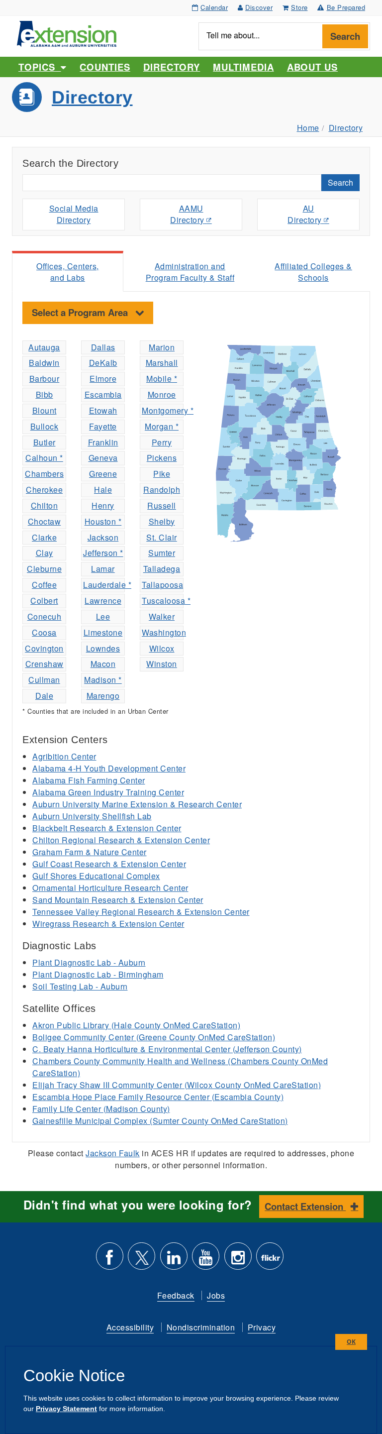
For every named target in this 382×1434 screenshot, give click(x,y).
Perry (162, 442)
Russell (161, 505)
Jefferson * (103, 552)
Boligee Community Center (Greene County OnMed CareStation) (153, 1037)
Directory (171, 67)
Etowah (103, 410)
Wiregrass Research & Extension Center (108, 923)
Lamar (103, 568)
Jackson (103, 537)
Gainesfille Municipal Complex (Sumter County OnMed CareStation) (160, 1120)
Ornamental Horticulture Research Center (110, 887)
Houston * (103, 521)
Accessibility (130, 1327)
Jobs (216, 1295)
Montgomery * (163, 410)
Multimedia (243, 67)
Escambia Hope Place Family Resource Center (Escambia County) (158, 1097)
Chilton (44, 505)
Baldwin (44, 362)
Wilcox (162, 648)
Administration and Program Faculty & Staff (190, 271)
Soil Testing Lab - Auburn (80, 986)
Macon (103, 663)
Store (299, 7)
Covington (44, 648)
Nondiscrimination (201, 1327)
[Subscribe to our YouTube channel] (205, 1260)
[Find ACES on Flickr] (270, 1260)
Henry (103, 505)
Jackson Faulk (113, 1153)
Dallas (103, 347)
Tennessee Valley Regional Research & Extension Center (141, 911)
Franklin (103, 442)
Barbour (44, 378)
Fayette (103, 426)
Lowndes (103, 648)
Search (345, 36)
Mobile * (161, 378)
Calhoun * (44, 457)
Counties (105, 67)
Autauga (44, 347)
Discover (259, 7)
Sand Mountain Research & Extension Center (117, 899)
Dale (44, 695)
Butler (44, 442)
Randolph (161, 489)
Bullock (44, 426)
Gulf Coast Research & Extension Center (109, 864)
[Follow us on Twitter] (141, 1260)
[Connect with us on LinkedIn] (174, 1260)
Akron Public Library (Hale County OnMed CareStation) (136, 1025)
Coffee (44, 584)
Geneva (103, 457)
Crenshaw (44, 663)
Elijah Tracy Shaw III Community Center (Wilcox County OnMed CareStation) (176, 1085)
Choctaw (44, 521)
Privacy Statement (66, 1409)
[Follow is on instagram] (238, 1260)
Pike (161, 473)
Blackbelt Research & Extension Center (107, 828)
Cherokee (44, 489)
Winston (161, 663)
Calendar (214, 7)
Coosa (44, 632)
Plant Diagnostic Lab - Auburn (89, 962)
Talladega (162, 568)
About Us (312, 67)
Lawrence (103, 600)
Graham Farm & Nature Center (89, 852)
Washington (163, 632)
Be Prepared (346, 7)
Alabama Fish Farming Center (88, 780)
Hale (103, 489)
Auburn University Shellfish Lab (92, 816)
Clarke (44, 537)
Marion (162, 347)
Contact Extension (305, 1206)
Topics (39, 67)
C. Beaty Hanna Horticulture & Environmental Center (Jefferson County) (167, 1049)
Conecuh (44, 616)
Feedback (175, 1295)
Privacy (262, 1327)
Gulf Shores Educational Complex (96, 876)
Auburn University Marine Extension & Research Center (137, 804)
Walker (162, 616)
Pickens (162, 457)
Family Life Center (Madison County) (101, 1108)
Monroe (162, 394)
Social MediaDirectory (73, 214)
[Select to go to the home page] (66, 32)
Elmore (103, 378)
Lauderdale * (104, 584)
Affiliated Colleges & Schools (313, 271)
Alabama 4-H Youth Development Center (109, 768)
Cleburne (44, 568)
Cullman (44, 679)
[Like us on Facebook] (109, 1260)
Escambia (103, 394)
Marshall (162, 362)
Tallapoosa (162, 584)
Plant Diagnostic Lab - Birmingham (98, 974)
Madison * (103, 679)
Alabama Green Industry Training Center (108, 792)
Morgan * (162, 426)
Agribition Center (64, 756)
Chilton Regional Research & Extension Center (121, 840)
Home (308, 127)
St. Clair (161, 537)
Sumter (161, 552)
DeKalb (103, 362)
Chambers (44, 473)
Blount (44, 410)
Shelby (162, 521)
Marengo (103, 695)
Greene (103, 473)
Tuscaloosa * (163, 600)
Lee (103, 616)
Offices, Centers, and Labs (67, 271)
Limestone (103, 632)
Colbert (44, 600)
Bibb (44, 394)
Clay (44, 552)
